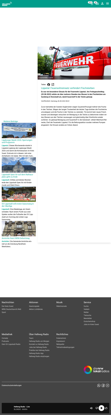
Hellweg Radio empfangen (39, 356)
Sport (4, 312)
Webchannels (61, 306)
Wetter (86, 312)
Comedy (5, 338)
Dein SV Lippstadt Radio (11, 344)
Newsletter (88, 318)
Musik (59, 302)
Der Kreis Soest (7, 306)
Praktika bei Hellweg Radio (39, 350)
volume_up (91, 408)
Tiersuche (87, 315)
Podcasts (5, 341)
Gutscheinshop (89, 321)
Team (31, 338)
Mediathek (7, 334)
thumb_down (96, 408)
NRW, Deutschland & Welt (11, 309)
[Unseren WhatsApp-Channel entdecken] (99, 385)
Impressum (60, 341)
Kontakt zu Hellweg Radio (39, 344)
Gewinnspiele (34, 306)
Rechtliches (62, 334)
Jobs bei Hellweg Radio (38, 347)
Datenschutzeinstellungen (12, 385)
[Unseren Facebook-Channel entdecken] (103, 385)
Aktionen (33, 302)
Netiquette (60, 344)
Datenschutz (61, 338)
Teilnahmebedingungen (65, 347)
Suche (86, 306)
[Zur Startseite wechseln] (7, 4)
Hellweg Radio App (36, 353)
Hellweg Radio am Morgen (39, 341)
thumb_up (106, 408)
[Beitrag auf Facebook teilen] (48, 84)
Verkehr (86, 309)
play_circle (101, 408)
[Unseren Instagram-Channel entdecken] (107, 385)
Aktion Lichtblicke (36, 309)
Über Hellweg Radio (39, 334)
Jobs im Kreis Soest (91, 324)
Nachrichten (8, 302)
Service (87, 302)
